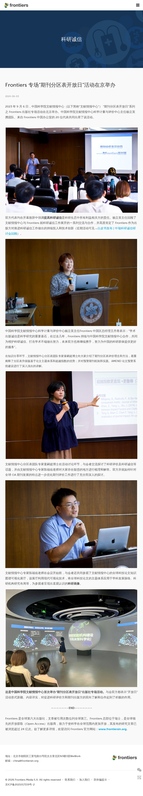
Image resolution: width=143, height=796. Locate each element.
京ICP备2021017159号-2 (20, 784)
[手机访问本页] (139, 777)
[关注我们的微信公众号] (139, 770)
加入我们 (84, 779)
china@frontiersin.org (25, 760)
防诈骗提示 (100, 779)
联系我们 (70, 779)
